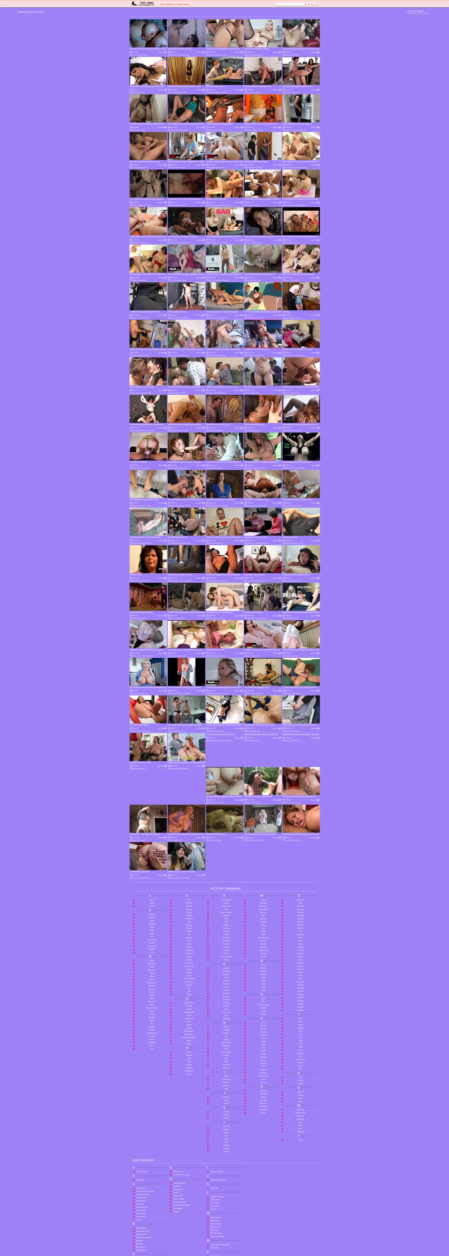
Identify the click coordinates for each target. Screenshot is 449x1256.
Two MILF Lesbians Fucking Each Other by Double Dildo (186, 612)
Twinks (300, 1218)
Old (263, 1154)
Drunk (189, 1193)
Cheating (189, 1077)
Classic (142, 901)
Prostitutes (263, 1225)
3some (151, 1055)
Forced (226, 1099)
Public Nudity (263, 1228)
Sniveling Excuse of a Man (253, 612)
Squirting (300, 1137)
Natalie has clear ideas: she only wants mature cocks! (186, 867)
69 (247, 167)
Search (312, 4)
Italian (226, 1241)
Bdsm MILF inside (136, 575)
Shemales (300, 1077)
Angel (254, 92)
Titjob (301, 1193)
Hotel (226, 1214)
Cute (186, 468)
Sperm (300, 1125)
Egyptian (189, 1207)
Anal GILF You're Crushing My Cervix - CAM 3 (298, 349)
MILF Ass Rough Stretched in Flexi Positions (221, 905)
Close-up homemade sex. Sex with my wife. (144, 499)
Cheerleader (253, 825)
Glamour (226, 1142)
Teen (300, 1183)
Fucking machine (226, 1109)
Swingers (300, 1162)
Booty (254, 55)
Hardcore (226, 1185)
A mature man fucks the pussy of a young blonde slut (185, 387)
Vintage (300, 1247)
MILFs (263, 1077)
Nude (263, 1130)
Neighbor (263, 1123)
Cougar (187, 55)
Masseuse (263, 1058)
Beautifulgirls (295, 55)
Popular (179, 4)
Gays (226, 1130)
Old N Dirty (286, 312)
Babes (145, 55)
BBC (262, 355)
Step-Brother (152, 1185)
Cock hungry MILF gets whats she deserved (182, 237)
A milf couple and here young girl (255, 809)
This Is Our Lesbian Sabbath (139, 725)
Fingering (226, 1080)
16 (427, 13)
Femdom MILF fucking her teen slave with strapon (184, 462)
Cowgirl (297, 280)
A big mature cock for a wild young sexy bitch (260, 876)
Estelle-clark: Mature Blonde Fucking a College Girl (147, 650)
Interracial (226, 1238)
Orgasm (263, 1160)
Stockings (300, 1140)
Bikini (152, 1151)
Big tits (143, 92)
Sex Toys (300, 1068)
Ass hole (152, 1095)
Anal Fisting (212, 92)
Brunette (260, 130)
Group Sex (226, 1164)
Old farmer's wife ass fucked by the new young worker (263, 986)
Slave (301, 1096)
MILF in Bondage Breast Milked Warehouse (297, 462)
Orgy (263, 1163)
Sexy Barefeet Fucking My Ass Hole (257, 49)
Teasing (300, 1180)
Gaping (226, 1127)
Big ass (176, 280)
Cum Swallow (147, 205)
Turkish (300, 1215)
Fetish (226, 1071)
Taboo (300, 1171)
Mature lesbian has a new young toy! (142, 387)
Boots (258, 731)
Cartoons (189, 1062)
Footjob (226, 1096)
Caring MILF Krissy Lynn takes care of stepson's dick (224, 274)
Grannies (226, 1158)
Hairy (226, 1179)
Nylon (263, 1142)
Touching (300, 1205)
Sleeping (300, 1099)
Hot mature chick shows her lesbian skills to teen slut (147, 800)
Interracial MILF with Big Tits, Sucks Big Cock (260, 274)
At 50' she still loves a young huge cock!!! (220, 829)
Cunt (138, 242)
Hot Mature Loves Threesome (216, 199)
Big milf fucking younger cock (216, 895)
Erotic (189, 1214)
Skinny (300, 1090)
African (291, 815)
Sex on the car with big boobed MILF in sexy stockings (301, 895)
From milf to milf (288, 838)
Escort (189, 1217)
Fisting (226, 1087)
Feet (226, 1062)
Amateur (173, 55)
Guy (226, 1168)
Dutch (189, 1196)
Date (414, 11)
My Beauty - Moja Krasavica (215, 86)
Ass (141, 55)
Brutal (152, 1192)
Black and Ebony (256, 618)
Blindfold (139, 618)
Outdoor (263, 1166)
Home (162, 4)
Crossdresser (189, 1118)
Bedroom (145, 167)
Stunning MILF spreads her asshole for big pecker (184, 199)
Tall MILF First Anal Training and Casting (296, 575)
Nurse (263, 1139)
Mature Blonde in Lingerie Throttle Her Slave (297, 499)
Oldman (149, 853)
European (189, 1220)
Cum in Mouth (258, 167)
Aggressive (214, 355)
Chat (142, 317)
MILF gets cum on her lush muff (255, 387)
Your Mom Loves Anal (290, 537)
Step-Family (226, 1058)
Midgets (263, 1074)
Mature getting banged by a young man (219, 838)
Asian (137, 55)
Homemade (226, 1204)
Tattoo (300, 1174)
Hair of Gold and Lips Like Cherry (256, 867)
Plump (263, 1213)
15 (426, 13)
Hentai (226, 1192)
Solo (300, 1112)
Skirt (300, 1093)
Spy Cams (300, 1134)
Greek (226, 1161)
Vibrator (301, 1244)
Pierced (263, 1206)
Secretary (300, 1062)
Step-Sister (301, 1087)
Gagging (226, 1120)
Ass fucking (215, 55)
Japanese (226, 1249)
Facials (147, 843)
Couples (220, 130)
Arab (177, 55)
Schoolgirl (300, 1058)
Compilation (264, 505)
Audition (152, 1101)
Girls (226, 1139)
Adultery (211, 618)
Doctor (189, 1177)
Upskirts (301, 1236)
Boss (137, 892)
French (226, 1103)
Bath (297, 92)
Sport (301, 1128)
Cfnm (189, 1074)
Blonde (214, 167)
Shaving (301, 1074)
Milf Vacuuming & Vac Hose (177, 312)
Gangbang (226, 1123)
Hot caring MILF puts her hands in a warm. (144, 857)
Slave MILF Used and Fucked (177, 537)
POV (263, 1219)
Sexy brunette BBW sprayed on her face (258, 886)
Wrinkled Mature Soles (175, 886)
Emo (189, 1211)
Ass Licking (174, 355)
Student (300, 1150)
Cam (143, 872)
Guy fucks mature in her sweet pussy (218, 800)
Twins (301, 1221)
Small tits (300, 1103)
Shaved (300, 1071)
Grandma (226, 1152)
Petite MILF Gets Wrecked (138, 462)
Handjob (226, 1182)
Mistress (263, 1084)
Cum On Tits (220, 834)
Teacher (301, 1177)
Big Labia (253, 731)
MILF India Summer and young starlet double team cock (186, 848)
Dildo (260, 55)
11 (418, 13)
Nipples (263, 1127)
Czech (189, 1147)
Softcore (300, 1109)
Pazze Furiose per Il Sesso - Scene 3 (218, 424)
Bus (151, 1198)
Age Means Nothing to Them (215, 650)
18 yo (134, 55)
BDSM (139, 430)
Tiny (300, 1190)
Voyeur (300, 1254)
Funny (226, 1112)
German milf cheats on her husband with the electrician (148, 349)
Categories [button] (170, 4)
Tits (300, 1196)
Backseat (211, 872)
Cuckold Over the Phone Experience (257, 349)
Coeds (139, 656)
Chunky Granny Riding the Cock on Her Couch (221, 387)
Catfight (189, 1068)
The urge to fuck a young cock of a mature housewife (262, 800)
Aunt (152, 1105)
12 (420, 13)
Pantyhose (263, 1187)
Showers (300, 1080)
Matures (263, 1065)
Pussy (263, 1235)
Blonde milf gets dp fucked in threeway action (145, 895)
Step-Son (300, 1115)
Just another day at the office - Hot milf (181, 895)
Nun (263, 1136)
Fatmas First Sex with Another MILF (180, 49)
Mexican (263, 1071)
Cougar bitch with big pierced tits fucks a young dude (300, 800)
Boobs (218, 167)
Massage (263, 1055)
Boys (257, 656)
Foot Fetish (226, 1093)
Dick (220, 280)
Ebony (189, 1204)
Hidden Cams (226, 1195)
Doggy (189, 1180)
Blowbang (135, 205)
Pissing (263, 1209)
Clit (189, 1087)
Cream (220, 693)
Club (189, 1093)
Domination (151, 430)
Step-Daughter (189, 1164)
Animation (257, 355)
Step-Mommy (263, 1090)
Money (263, 1093)
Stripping (300, 1147)
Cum (189, 1128)
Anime (152, 1079)
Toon (300, 1202)
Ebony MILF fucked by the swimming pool (143, 986)
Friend (226, 1106)
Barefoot (173, 317)
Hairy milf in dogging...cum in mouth (218, 876)
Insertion (226, 1235)
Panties (263, 1184)
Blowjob (255, 130)
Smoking (300, 1106)
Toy (300, 1209)
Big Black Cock (217, 580)
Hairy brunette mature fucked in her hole (181, 800)
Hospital (226, 1207)
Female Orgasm (226, 1065)
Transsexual (300, 1212)
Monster (263, 1096)
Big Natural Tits (183, 130)
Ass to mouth (223, 55)
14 (424, 13)
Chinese (189, 1080)
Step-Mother (263, 1103)
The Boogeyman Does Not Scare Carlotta (220, 762)
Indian (226, 1228)
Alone (248, 731)
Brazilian (152, 1179)
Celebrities (189, 1071)
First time (226, 1084)
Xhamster (162, 52)
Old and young (263, 1157)
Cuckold (189, 1125)
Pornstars (263, 1216)
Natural (263, 1120)
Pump (263, 1232)
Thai (300, 1187)
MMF (263, 1087)
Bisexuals (151, 1154)
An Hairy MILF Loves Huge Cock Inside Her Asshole (147, 86)
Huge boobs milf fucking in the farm (256, 499)
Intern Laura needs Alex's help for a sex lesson (145, 1024)
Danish (189, 1161)
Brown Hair (185, 882)
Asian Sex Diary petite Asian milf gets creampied (184, 86)
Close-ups (189, 1090)
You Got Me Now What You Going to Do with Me (145, 537)
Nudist (263, 1133)
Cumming (146, 920)
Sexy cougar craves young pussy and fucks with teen (224, 819)
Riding (263, 1249)
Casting (300, 806)
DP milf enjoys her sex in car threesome (258, 1024)
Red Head (263, 1246)
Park (263, 1191)
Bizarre (152, 1157)
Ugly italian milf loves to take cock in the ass (144, 905)
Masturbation (263, 1062)
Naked (263, 1117)
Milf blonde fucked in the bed (292, 986)
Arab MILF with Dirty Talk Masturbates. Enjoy (145, 312)
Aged (286, 317)
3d (247, 355)
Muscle (263, 1109)
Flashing (226, 1090)
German (226, 1133)
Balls (152, 1119)
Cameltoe (189, 1055)
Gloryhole (226, 1149)
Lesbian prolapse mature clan (216, 1024)
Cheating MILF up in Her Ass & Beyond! (219, 612)
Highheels (226, 1198)
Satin (300, 1055)
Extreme (224, 1030)
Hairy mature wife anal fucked (254, 575)
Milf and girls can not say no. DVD (256, 537)
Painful (263, 1178)
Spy (300, 1131)
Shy (300, 1084)
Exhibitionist (189, 1223)
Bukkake (152, 1195)
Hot (226, 1211)
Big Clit (176, 130)
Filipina (226, 1077)
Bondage (144, 430)
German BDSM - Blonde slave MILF (141, 612)
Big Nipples (177, 92)
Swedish (300, 1159)
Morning (263, 1099)
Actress (287, 656)
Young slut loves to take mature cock (295, 876)
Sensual (301, 1065)
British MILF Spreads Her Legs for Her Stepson (298, 274)
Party (263, 1197)
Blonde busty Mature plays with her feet (258, 86)
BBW (219, 355)
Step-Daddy (189, 1155)
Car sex (222, 872)
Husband (226, 1220)
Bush (257, 393)
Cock (219, 242)
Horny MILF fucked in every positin (256, 161)
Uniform (301, 1233)
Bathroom (140, 355)
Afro (295, 815)
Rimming (263, 1252)
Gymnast (226, 1171)
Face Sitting (226, 1052)
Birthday (143, 130)
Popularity (420, 11)
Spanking (300, 1121)
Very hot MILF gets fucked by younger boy (144, 876)
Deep (189, 1168)
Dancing (189, 1158)
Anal (210, 55)
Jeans (226, 1252)
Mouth (263, 1106)
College (143, 656)
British (152, 1182)
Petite (263, 1203)
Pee (263, 1200)
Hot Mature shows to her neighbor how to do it (298, 857)
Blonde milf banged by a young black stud (296, 809)
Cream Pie (295, 355)
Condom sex (189, 1106)
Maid (263, 1052)
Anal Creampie (292, 580)
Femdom (226, 1068)
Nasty (144, 853)
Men (263, 1068)
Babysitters (152, 1116)
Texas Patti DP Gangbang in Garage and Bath (298, 86)
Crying (189, 1121)
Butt (258, 55)
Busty (143, 768)
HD (222, 731)
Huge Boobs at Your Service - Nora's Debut (220, 499)
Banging (181, 55)
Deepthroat (224, 242)
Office (263, 1151)
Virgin (301, 1250)
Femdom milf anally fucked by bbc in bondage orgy (223, 575)
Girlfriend (226, 1136)
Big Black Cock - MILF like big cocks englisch (221, 986)
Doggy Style (302, 355)
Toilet (300, 1199)
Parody (263, 1194)
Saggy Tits (300, 1052)
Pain (263, 1175)
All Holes (211, 911)
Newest (186, 4)
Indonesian (226, 1232)
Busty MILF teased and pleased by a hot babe (145, 161)
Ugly (300, 1230)
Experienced (224, 92)
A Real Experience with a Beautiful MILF (219, 124)
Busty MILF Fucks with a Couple (140, 762)
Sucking (301, 1153)
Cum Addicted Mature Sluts (254, 848)
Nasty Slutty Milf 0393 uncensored (294, 829)
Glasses (226, 1146)
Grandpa (226, 1155)
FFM (226, 1074)
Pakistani (263, 1181)
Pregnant (263, 1222)
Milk (263, 1080)
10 (416, 13)
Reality (263, 1243)
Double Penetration (225, 205)
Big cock (138, 92)
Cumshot (216, 205)
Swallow (301, 1156)
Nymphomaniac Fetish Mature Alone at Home (260, 725)
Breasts (292, 280)
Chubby (183, 1030)
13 (422, 13)
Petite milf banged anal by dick (255, 424)
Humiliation (226, 1217)
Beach (152, 1132)
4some (151, 1058)
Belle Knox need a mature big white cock (258, 819)
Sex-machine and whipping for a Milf (256, 687)
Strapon (301, 1144)
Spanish (301, 1118)
